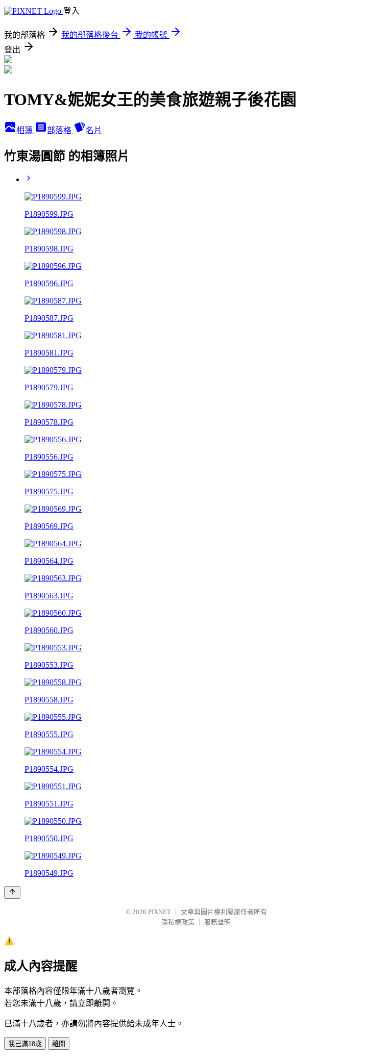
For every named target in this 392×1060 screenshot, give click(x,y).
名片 (94, 130)
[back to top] (12, 892)
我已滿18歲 (25, 1044)
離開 (58, 1044)
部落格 (60, 130)
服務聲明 (217, 922)
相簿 (25, 130)
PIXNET (159, 912)
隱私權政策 (177, 922)
